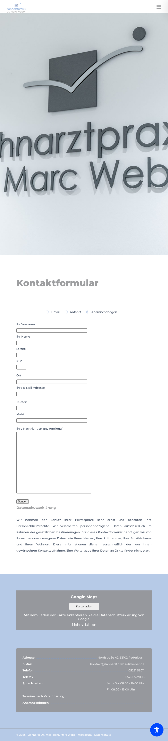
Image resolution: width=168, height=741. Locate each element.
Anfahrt (75, 312)
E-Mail (55, 312)
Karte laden (84, 606)
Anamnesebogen (104, 312)
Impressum (84, 734)
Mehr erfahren (84, 624)
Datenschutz (102, 734)
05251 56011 (136, 670)
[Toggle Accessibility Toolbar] (157, 730)
